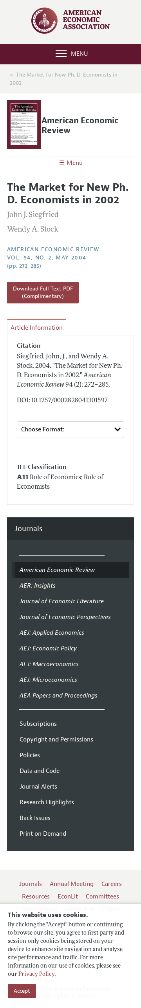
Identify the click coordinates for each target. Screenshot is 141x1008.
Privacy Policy (36, 974)
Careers (111, 884)
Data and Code (40, 771)
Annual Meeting (72, 884)
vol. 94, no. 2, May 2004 (47, 257)
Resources (36, 896)
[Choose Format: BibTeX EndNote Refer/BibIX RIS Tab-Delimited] (70, 429)
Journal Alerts (38, 787)
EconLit (68, 896)
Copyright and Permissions (56, 739)
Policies (30, 755)
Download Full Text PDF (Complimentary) (43, 292)
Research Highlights (47, 802)
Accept (22, 991)
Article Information (37, 328)
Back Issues (35, 818)
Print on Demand (43, 834)
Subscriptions (38, 724)
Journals (28, 529)
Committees (102, 896)
